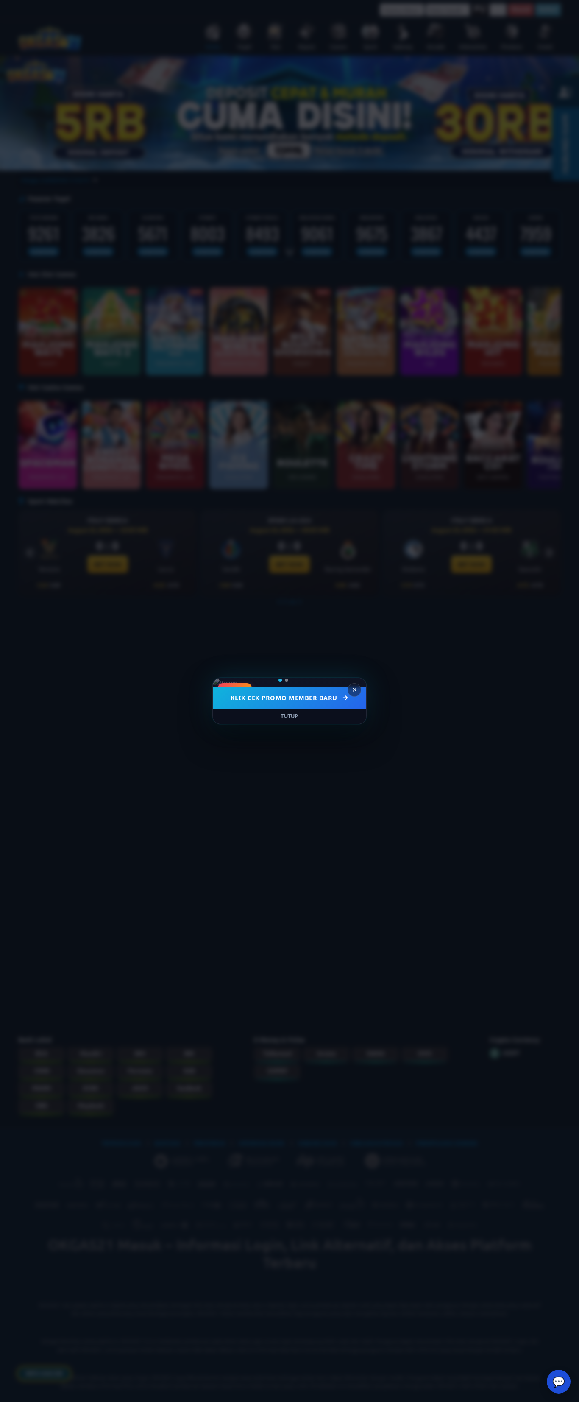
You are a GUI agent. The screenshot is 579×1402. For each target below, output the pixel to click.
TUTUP (289, 716)
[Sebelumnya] (224, 682)
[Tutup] (354, 690)
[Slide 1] (283, 680)
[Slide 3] (299, 680)
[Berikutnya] (354, 682)
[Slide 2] (292, 680)
